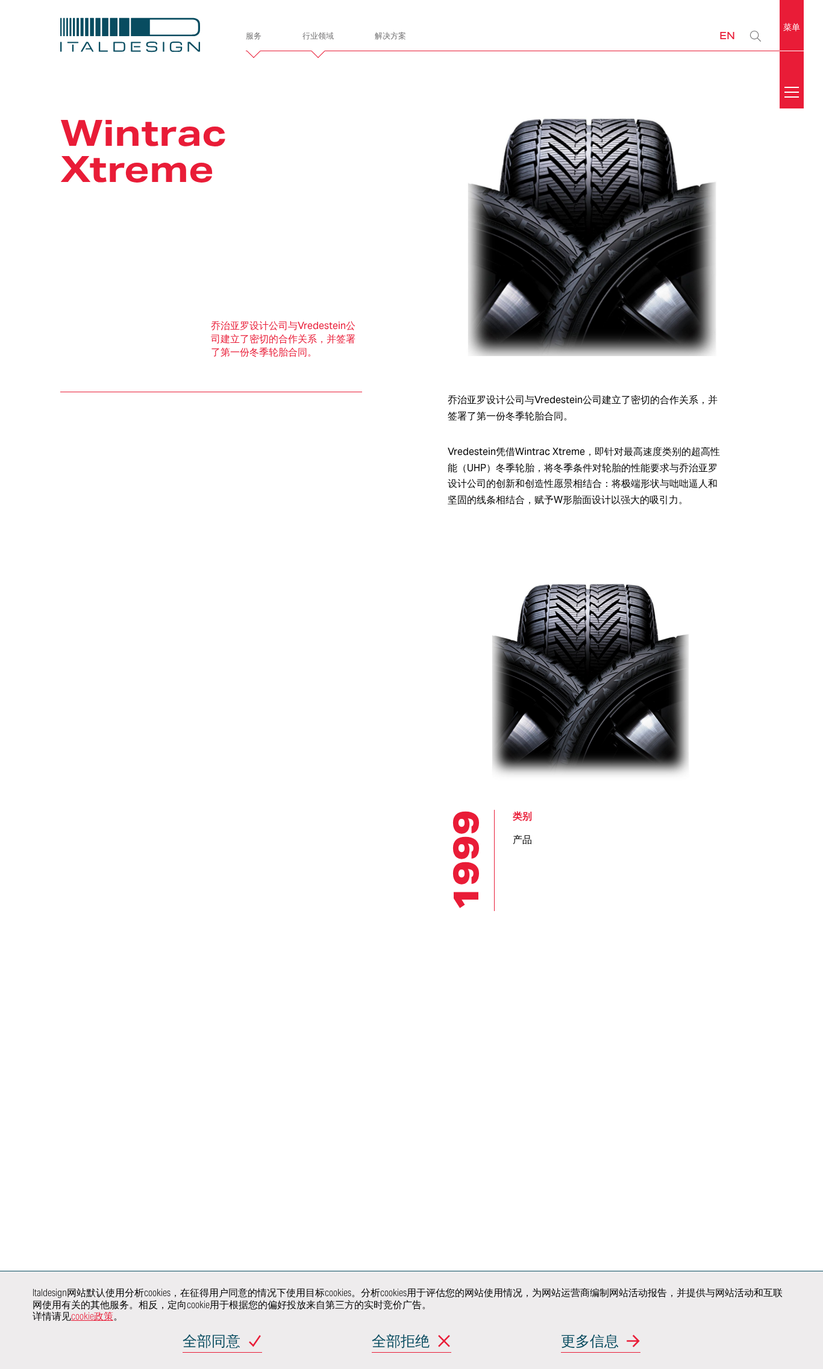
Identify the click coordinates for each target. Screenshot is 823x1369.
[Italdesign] (133, 36)
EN (727, 35)
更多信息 (590, 1342)
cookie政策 (92, 1316)
